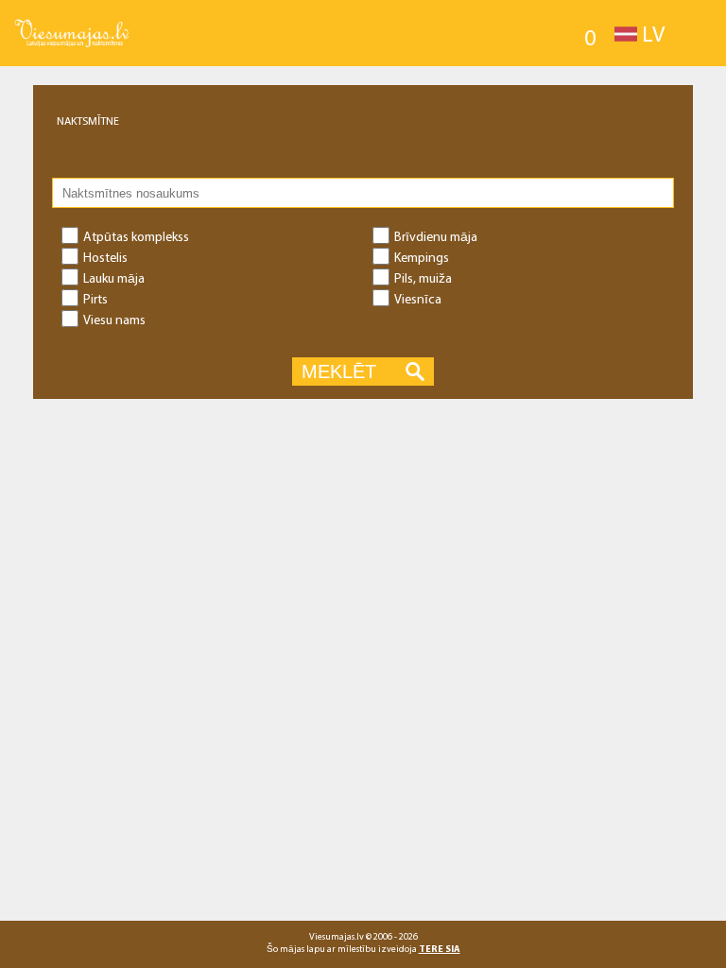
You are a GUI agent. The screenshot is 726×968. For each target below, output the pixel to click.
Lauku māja (114, 277)
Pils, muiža (423, 277)
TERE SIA (439, 948)
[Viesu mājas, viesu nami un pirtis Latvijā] (72, 20)
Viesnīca (417, 298)
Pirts (95, 298)
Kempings (421, 257)
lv (653, 33)
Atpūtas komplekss (136, 236)
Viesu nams (114, 319)
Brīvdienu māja (435, 236)
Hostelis (105, 257)
